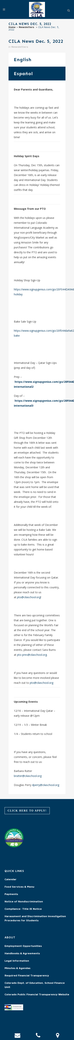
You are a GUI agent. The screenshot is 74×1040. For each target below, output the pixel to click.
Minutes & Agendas (17, 968)
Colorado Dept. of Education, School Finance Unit (35, 985)
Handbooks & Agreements (22, 953)
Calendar (11, 879)
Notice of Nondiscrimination (24, 901)
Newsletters (26, 27)
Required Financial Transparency (27, 975)
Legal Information (17, 960)
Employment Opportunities (23, 945)
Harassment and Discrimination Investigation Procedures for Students (35, 918)
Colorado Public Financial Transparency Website (37, 994)
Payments (11, 894)
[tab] (37, 59)
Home (12, 27)
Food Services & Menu (19, 886)
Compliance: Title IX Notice (23, 908)
